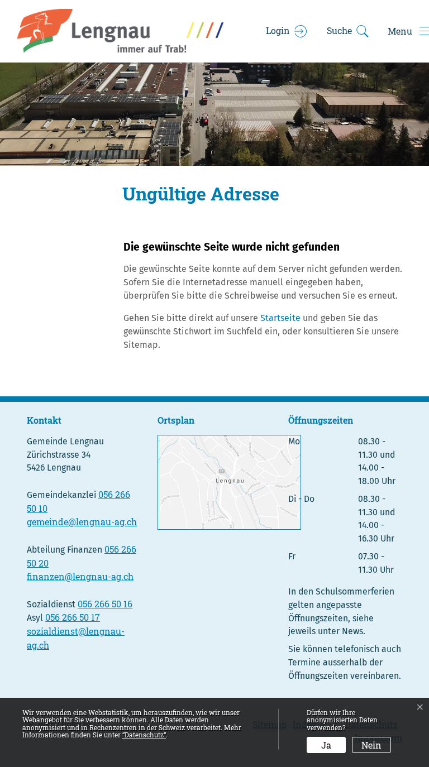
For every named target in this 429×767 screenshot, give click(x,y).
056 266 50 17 (72, 617)
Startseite (280, 318)
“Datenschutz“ (144, 734)
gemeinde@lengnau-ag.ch (82, 522)
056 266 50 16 (105, 604)
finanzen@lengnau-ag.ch (80, 576)
